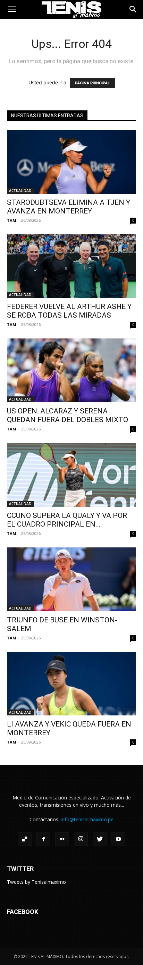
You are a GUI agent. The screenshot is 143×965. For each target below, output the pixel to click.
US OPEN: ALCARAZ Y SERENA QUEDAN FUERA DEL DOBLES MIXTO (67, 415)
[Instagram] (81, 839)
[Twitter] (100, 839)
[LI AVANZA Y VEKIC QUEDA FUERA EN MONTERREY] (71, 684)
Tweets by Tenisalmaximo (36, 882)
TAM (11, 220)
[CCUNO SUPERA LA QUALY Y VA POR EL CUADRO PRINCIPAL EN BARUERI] (71, 475)
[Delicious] (25, 839)
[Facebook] (43, 839)
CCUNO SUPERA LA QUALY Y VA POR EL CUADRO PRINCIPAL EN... (67, 519)
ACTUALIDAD (20, 190)
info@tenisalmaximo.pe (87, 819)
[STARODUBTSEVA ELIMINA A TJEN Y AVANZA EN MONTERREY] (71, 162)
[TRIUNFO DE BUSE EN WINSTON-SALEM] (71, 579)
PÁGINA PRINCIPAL (92, 83)
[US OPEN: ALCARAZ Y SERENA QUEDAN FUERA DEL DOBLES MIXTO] (71, 370)
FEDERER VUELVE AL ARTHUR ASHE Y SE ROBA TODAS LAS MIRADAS (69, 310)
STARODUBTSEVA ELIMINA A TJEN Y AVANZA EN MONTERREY (68, 206)
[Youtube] (118, 839)
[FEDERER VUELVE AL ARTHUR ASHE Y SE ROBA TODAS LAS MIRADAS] (71, 266)
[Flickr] (62, 839)
